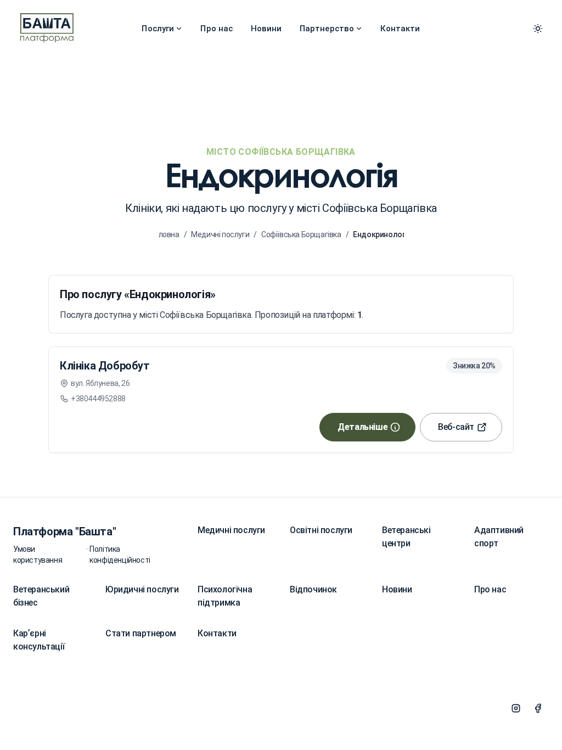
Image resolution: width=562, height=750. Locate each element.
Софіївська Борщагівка (301, 234)
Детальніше (362, 427)
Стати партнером (140, 633)
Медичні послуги (220, 234)
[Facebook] (538, 708)
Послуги (158, 28)
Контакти (400, 28)
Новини (266, 28)
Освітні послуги (321, 530)
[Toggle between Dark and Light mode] (538, 29)
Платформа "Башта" (64, 531)
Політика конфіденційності (119, 554)
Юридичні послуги (142, 589)
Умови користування (37, 554)
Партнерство (327, 28)
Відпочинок (313, 589)
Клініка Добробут (105, 365)
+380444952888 (98, 398)
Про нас (216, 28)
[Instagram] (516, 708)
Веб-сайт (456, 427)
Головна (165, 234)
